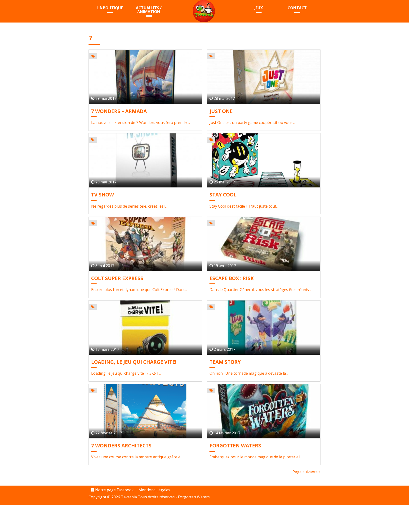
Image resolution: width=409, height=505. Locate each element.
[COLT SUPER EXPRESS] (145, 244)
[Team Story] (263, 327)
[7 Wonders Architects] (145, 411)
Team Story (225, 362)
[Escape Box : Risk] (263, 244)
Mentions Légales (154, 489)
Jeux (258, 7)
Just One (221, 111)
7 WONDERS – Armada (119, 111)
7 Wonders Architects (121, 445)
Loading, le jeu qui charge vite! (133, 362)
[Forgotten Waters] (263, 411)
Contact (297, 7)
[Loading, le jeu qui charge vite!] (145, 327)
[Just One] (263, 77)
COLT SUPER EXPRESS (117, 278)
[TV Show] (145, 160)
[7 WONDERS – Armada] (145, 77)
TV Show (102, 194)
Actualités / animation (149, 9)
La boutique (110, 7)
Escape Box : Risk (231, 278)
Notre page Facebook (114, 489)
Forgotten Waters (235, 445)
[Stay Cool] (263, 160)
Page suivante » (306, 471)
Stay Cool (222, 194)
